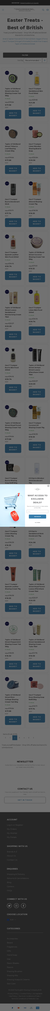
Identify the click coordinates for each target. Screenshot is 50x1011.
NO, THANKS (37, 522)
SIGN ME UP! (37, 516)
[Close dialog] (48, 486)
